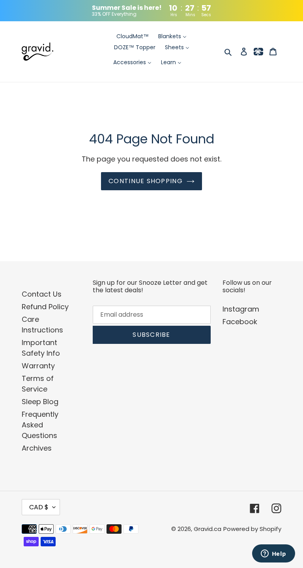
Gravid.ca (207, 529)
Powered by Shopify (252, 529)
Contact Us (42, 294)
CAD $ (39, 507)
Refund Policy (45, 307)
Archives (37, 448)
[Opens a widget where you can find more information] (273, 554)
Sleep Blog (40, 402)
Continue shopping (145, 181)
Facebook (240, 322)
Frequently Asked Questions (40, 424)
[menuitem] (132, 36)
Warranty (38, 366)
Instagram (241, 309)
